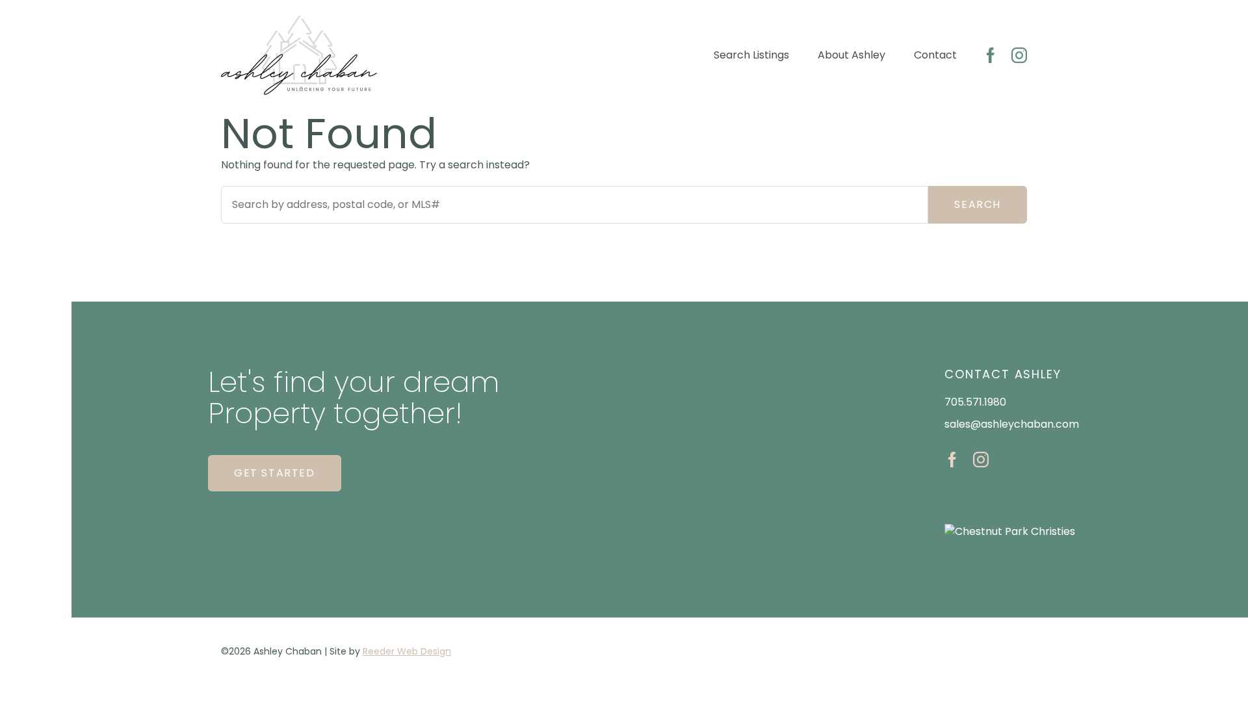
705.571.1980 (975, 402)
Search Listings (751, 54)
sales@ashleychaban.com (1011, 424)
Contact (935, 54)
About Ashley (851, 54)
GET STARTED (274, 472)
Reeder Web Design (407, 651)
